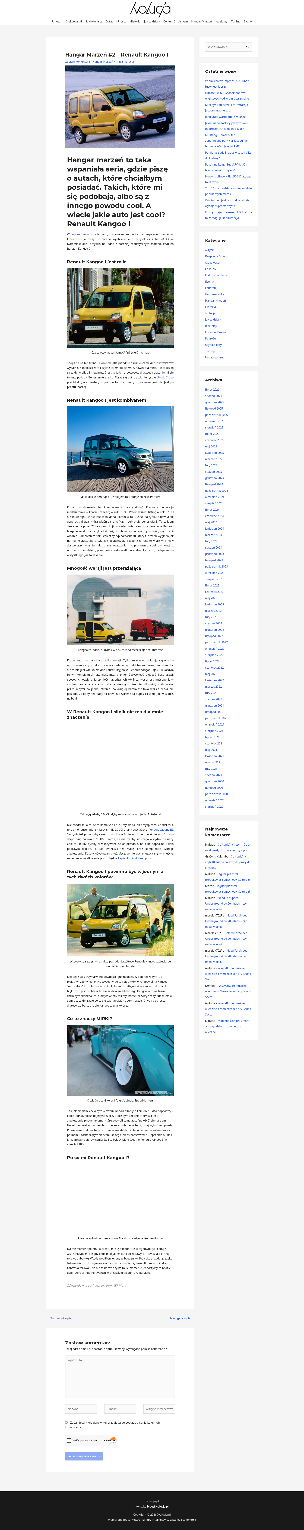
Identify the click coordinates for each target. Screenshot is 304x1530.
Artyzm (183, 21)
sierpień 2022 (214, 655)
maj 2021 (211, 750)
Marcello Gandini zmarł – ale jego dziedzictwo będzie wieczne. (228, 1026)
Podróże (210, 338)
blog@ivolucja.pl (158, 1506)
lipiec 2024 (212, 510)
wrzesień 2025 (214, 421)
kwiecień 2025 (214, 453)
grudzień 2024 (214, 478)
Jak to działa (152, 21)
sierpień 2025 (214, 427)
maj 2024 (211, 522)
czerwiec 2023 (214, 592)
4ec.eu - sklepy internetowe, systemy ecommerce (164, 1520)
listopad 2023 (214, 560)
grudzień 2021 (214, 705)
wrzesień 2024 (214, 497)
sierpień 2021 (214, 731)
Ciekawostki (74, 21)
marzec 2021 (213, 762)
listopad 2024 (214, 484)
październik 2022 (216, 642)
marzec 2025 (213, 459)
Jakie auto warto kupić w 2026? (225, 117)
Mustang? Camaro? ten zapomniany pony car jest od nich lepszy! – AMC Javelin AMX (227, 140)
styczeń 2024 (213, 547)
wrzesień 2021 (214, 724)
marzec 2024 (213, 535)
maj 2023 (211, 598)
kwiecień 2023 (214, 604)
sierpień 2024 (214, 503)
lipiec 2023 (212, 585)
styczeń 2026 (213, 396)
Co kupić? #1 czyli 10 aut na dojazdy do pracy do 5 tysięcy (227, 862)
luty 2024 (211, 541)
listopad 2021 (214, 712)
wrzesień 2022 (214, 649)
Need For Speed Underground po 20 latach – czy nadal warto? (226, 903)
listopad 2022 (214, 636)
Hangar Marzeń (201, 21)
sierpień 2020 (214, 807)
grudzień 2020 (214, 781)
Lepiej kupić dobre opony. (135, 858)
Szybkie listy (94, 21)
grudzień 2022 (214, 630)
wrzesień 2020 (214, 800)
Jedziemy (221, 21)
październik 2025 (216, 415)
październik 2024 (216, 491)
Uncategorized (214, 357)
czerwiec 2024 (214, 516)
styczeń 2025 (213, 472)
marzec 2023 (213, 611)
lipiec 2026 (212, 389)
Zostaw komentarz (77, 62)
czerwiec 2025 (214, 440)
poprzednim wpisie (83, 234)
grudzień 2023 (214, 554)
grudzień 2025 (214, 402)
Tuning (235, 21)
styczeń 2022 (213, 699)
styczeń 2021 (213, 775)
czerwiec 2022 (214, 668)
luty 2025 (211, 465)
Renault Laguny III (160, 830)
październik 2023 (216, 566)
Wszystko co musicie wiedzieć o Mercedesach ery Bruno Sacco (228, 973)
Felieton (57, 21)
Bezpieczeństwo (216, 256)
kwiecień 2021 (214, 756)
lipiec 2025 (212, 434)
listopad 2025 (214, 408)
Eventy (248, 21)
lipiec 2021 (212, 737)
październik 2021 (216, 718)
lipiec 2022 (212, 661)
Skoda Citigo (165, 377)
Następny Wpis (182, 1318)
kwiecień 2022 (214, 680)
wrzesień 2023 (214, 573)
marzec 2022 (213, 686)
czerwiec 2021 (214, 743)
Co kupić (169, 21)
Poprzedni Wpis (59, 1318)
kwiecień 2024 (214, 528)
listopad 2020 (214, 788)
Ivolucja (210, 313)
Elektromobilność (216, 275)
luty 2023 (211, 617)
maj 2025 (211, 446)
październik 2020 (216, 794)
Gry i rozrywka (214, 294)
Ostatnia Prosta (116, 21)
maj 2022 (211, 674)
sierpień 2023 (214, 579)
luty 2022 (211, 693)
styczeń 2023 (213, 623)
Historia (135, 21)
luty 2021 (211, 769)
